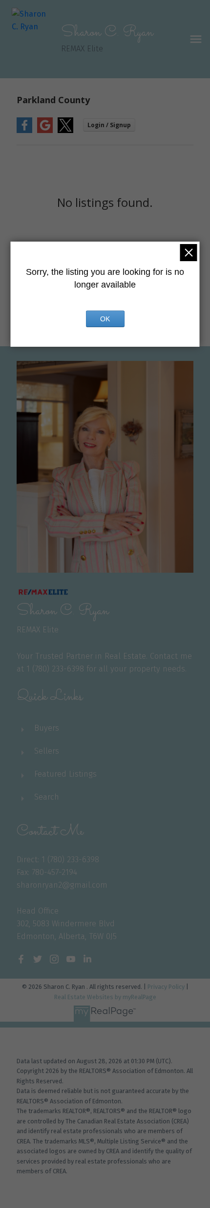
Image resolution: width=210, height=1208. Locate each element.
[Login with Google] (45, 131)
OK (105, 319)
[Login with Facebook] (24, 131)
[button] (21, 959)
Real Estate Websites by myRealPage (105, 997)
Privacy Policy (166, 986)
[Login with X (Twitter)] (65, 131)
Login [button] (109, 125)
